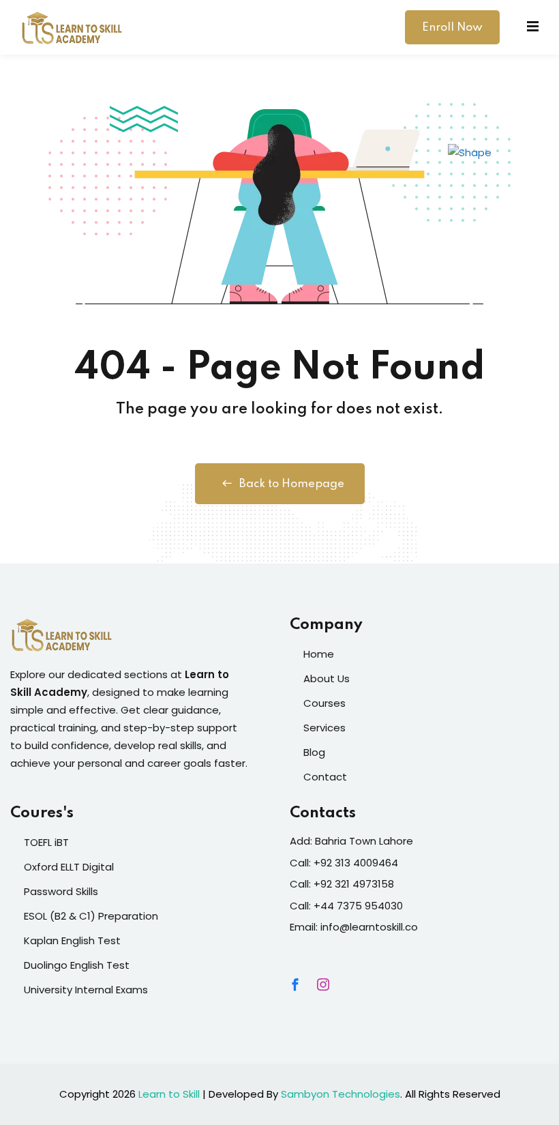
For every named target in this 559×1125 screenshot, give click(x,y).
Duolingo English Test (77, 965)
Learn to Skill (169, 1094)
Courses (324, 703)
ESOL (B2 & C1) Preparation (91, 916)
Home (318, 654)
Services (324, 727)
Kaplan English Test (72, 940)
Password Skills (61, 891)
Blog (314, 752)
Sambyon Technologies (340, 1094)
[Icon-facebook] (295, 984)
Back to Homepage (291, 484)
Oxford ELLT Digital (69, 867)
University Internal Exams (86, 989)
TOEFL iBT (46, 842)
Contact (325, 777)
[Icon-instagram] (323, 984)
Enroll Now (452, 27)
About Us (326, 678)
